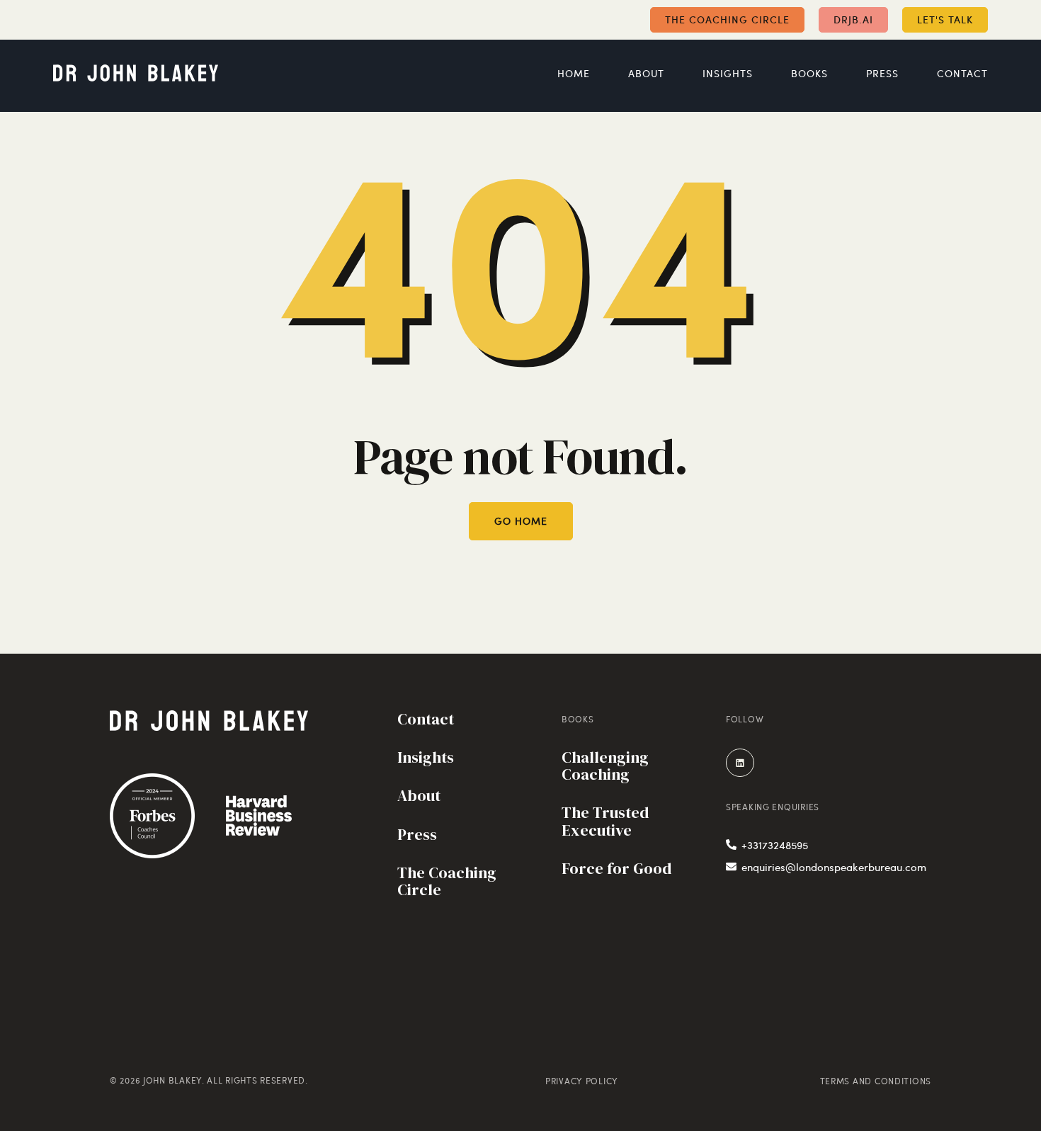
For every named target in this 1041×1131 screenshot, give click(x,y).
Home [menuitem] (573, 74)
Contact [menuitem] (962, 74)
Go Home (520, 521)
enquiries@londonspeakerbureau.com (833, 867)
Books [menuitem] (809, 74)
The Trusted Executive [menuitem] (605, 822)
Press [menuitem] (882, 74)
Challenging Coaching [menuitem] (605, 767)
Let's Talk (945, 19)
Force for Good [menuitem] (616, 869)
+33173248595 (774, 845)
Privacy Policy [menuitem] (581, 1080)
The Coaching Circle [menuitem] (446, 882)
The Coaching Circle (727, 19)
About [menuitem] (646, 74)
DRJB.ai (853, 19)
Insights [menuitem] (727, 74)
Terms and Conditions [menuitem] (875, 1080)
